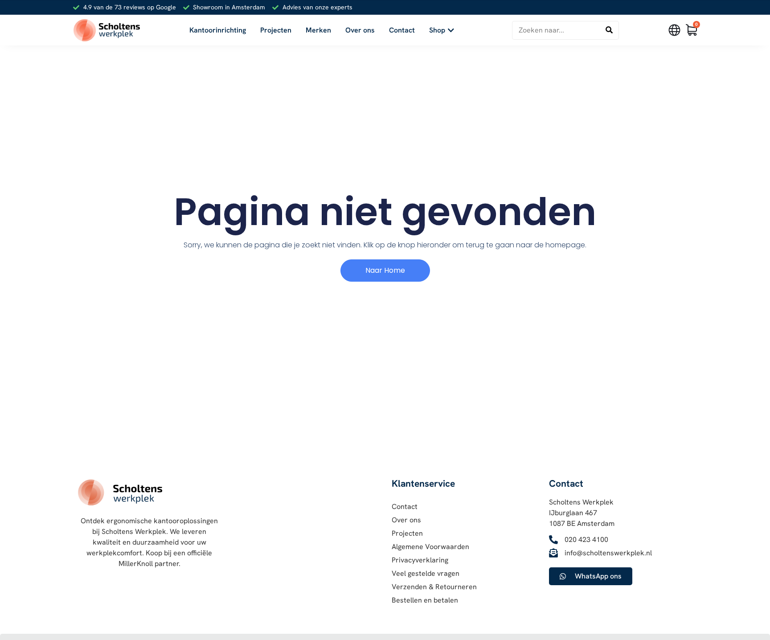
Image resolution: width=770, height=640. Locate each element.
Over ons (406, 520)
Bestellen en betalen (425, 600)
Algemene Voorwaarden (430, 546)
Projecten (407, 533)
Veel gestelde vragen (425, 573)
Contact (405, 506)
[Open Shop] (451, 30)
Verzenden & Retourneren (434, 586)
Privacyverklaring (420, 560)
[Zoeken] (609, 30)
